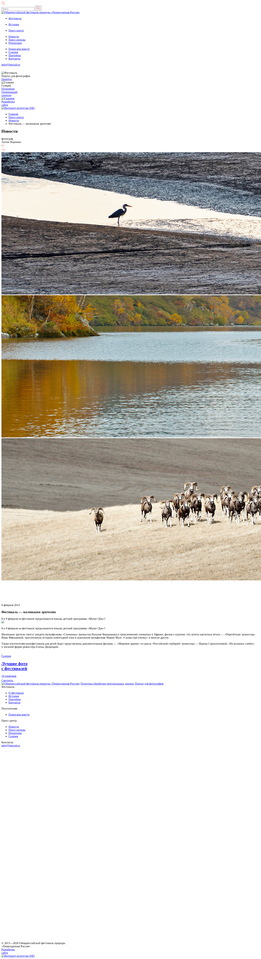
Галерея (13, 52)
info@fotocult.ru (10, 64)
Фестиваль (15, 18)
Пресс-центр (16, 30)
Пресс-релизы (17, 39)
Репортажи (15, 42)
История (14, 24)
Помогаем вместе (19, 49)
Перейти (6, 79)
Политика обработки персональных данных (107, 683)
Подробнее (8, 88)
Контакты (14, 58)
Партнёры (15, 55)
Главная (13, 114)
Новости (14, 36)
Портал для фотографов (149, 683)
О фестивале (16, 692)
